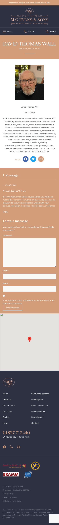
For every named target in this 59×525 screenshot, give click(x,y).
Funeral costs (37, 417)
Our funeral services (40, 393)
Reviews (6, 417)
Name (6, 271)
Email (6, 283)
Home (5, 393)
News (5, 423)
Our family (7, 411)
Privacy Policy (8, 494)
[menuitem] (29, 31)
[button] (29, 339)
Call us (31, 31)
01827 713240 (16, 433)
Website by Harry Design (12, 501)
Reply (5, 212)
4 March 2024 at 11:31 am (14, 191)
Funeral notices (38, 411)
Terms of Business (10, 497)
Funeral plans (37, 399)
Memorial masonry (39, 405)
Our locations (9, 405)
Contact (35, 423)
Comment (8, 235)
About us (7, 399)
